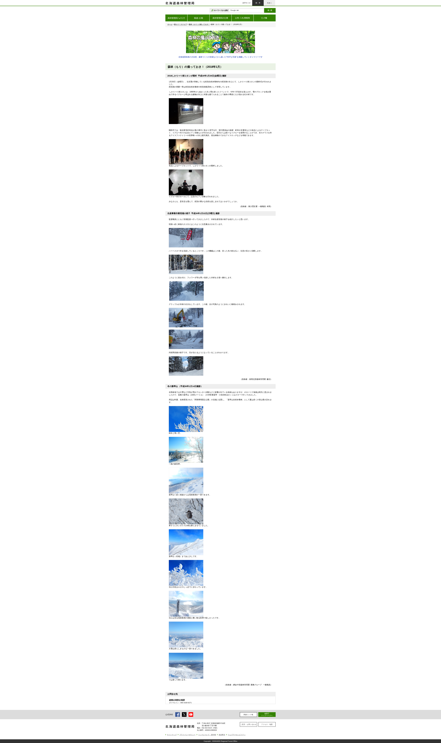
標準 (258, 3)
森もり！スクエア (180, 24)
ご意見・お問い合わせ (248, 724)
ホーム (169, 24)
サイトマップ (172, 735)
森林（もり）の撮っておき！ (199, 24)
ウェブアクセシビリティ (237, 735)
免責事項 (222, 735)
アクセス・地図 (267, 724)
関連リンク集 (248, 715)
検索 (270, 10)
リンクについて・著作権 (207, 735)
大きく (269, 3)
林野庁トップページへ (267, 714)
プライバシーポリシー (187, 735)
